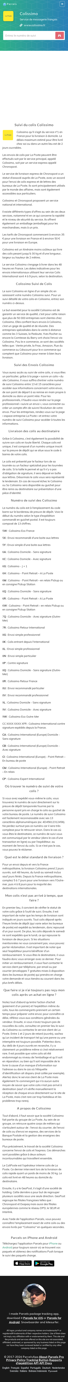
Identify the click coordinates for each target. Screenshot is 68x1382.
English (5, 1367)
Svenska (14, 1371)
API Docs (45, 1363)
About (43, 1357)
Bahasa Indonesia (38, 1371)
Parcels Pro (56, 1357)
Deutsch (46, 1367)
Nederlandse (58, 1367)
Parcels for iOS (33, 1318)
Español (25, 1367)
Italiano (23, 1371)
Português (35, 1367)
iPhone (53, 1243)
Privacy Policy (16, 1360)
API (36, 1363)
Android (7, 1247)
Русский (52, 1371)
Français (15, 1367)
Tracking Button (37, 1360)
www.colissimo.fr (34, 25)
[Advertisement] (34, 84)
